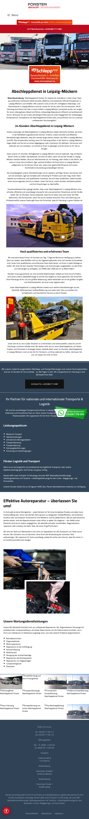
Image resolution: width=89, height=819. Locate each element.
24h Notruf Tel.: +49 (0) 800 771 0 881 (44, 384)
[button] (12, 15)
